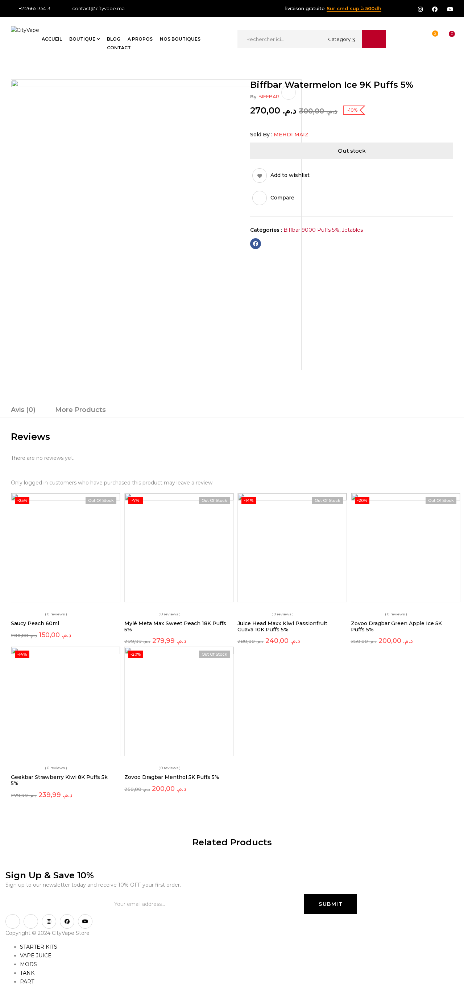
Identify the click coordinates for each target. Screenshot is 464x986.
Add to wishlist (290, 175)
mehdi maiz (291, 134)
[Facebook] (255, 243)
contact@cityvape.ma (98, 8)
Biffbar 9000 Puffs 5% (311, 230)
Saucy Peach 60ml (35, 623)
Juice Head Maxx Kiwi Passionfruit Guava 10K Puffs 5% (282, 626)
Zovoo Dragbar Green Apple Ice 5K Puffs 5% (396, 626)
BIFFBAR (268, 96)
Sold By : (261, 134)
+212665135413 (34, 8)
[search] (374, 39)
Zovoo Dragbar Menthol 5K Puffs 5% (171, 777)
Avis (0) (23, 410)
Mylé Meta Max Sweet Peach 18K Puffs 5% (175, 626)
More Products (80, 410)
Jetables (352, 230)
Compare (282, 197)
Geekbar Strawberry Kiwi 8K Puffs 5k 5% (59, 780)
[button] (445, 39)
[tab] (23, 410)
